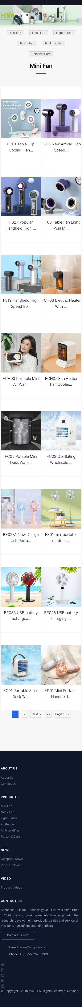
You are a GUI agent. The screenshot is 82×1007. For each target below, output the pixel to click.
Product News (10, 865)
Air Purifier (26, 43)
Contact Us (8, 783)
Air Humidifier (53, 43)
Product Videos (11, 887)
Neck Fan (38, 32)
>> (48, 714)
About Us (7, 777)
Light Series (64, 32)
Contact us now (18, 935)
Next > (36, 714)
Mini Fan (15, 32)
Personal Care (41, 54)
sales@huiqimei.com (33, 947)
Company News (12, 859)
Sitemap (72, 991)
